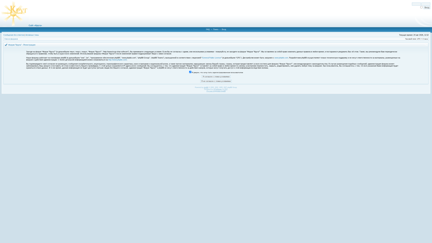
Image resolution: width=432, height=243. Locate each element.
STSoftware (217, 89)
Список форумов (11, 39)
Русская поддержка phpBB (216, 91)
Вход (224, 29)
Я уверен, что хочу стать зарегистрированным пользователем (217, 72)
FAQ (208, 29)
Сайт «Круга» (35, 25)
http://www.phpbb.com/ (117, 60)
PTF (226, 89)
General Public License (211, 58)
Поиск (215, 29)
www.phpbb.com (281, 58)
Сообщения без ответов (13, 35)
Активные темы (32, 35)
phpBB (206, 87)
